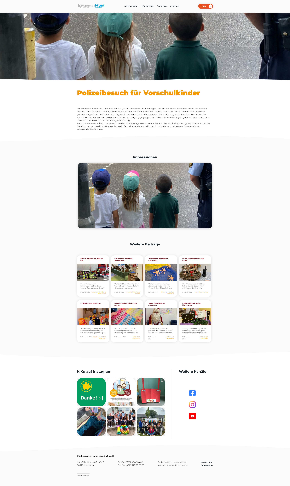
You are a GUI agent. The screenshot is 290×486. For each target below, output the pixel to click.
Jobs (203, 6)
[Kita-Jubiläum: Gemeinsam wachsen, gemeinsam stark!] (121, 421)
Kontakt (174, 6)
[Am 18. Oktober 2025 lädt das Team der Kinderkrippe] (121, 392)
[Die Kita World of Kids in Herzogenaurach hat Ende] (151, 392)
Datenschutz (207, 465)
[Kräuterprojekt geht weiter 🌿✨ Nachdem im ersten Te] (91, 421)
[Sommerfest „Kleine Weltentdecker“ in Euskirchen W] (151, 421)
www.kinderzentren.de (177, 465)
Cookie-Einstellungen (83, 475)
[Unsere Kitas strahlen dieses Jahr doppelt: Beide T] (91, 392)
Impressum (206, 462)
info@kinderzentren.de (175, 462)
